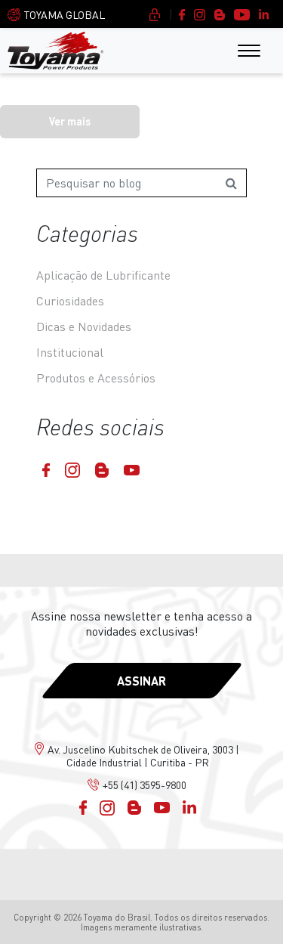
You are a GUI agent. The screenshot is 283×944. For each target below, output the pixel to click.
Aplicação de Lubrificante (103, 275)
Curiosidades (70, 300)
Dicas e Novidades (83, 326)
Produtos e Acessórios (95, 377)
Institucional (69, 352)
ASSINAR (141, 680)
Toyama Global (64, 14)
